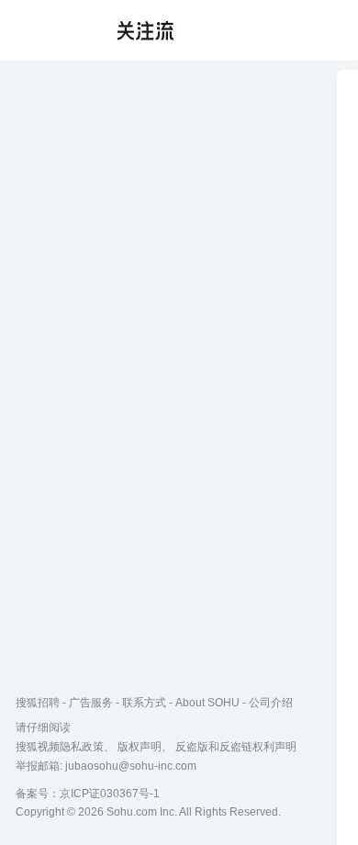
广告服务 (91, 702)
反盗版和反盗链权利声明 (235, 746)
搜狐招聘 (38, 702)
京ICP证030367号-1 (110, 793)
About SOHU (207, 702)
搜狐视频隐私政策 (60, 746)
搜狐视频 (51, 30)
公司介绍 (271, 702)
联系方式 (144, 702)
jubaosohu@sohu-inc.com (130, 766)
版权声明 (139, 746)
